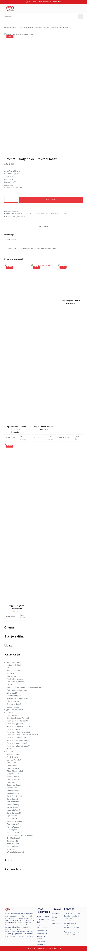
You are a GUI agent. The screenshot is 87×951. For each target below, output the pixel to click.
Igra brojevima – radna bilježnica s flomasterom (16, 429)
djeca (13, 217)
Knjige (54, 917)
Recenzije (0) (43, 226)
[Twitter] (14, 940)
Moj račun (56, 924)
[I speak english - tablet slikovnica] (70, 280)
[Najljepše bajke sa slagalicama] (16, 522)
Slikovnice (40, 214)
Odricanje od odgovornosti (42, 932)
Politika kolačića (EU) (43, 921)
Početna (55, 914)
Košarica (55, 920)
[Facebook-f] (6, 940)
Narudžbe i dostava (41, 937)
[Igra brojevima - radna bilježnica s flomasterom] (16, 343)
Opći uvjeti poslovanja (41, 943)
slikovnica (22, 217)
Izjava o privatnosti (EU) (42, 926)
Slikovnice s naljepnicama (57, 214)
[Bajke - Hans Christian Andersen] (43, 343)
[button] (60, 8)
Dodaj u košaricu (51, 199)
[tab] (43, 226)
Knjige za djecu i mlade (25, 214)
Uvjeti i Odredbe (43, 916)
